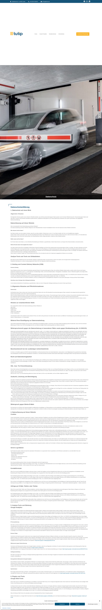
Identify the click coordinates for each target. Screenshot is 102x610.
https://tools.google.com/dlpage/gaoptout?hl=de (45, 540)
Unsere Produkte (43, 34)
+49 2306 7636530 (34, 1)
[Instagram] (87, 1)
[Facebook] (84, 1)
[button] (99, 601)
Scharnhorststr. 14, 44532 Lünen (18, 1)
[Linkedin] (89, 1)
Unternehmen (61, 34)
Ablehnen (77, 604)
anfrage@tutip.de (46, 1)
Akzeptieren (62, 604)
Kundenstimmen (52, 34)
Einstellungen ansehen (93, 604)
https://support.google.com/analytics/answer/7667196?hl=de (72, 573)
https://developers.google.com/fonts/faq (44, 595)
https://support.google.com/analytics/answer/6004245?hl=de (74, 549)
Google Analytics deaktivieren (37, 547)
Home (36, 34)
